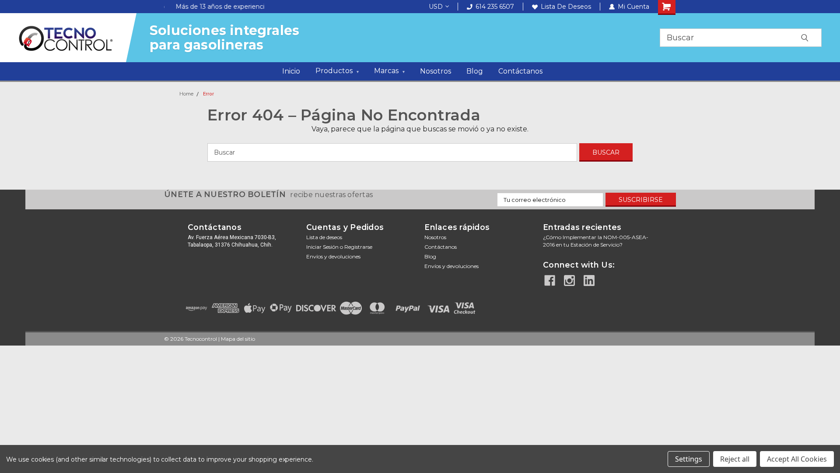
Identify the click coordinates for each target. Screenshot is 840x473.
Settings (688, 459)
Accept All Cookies (797, 459)
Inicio (291, 71)
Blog (474, 71)
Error (208, 94)
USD (436, 7)
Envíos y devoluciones (333, 256)
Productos (337, 71)
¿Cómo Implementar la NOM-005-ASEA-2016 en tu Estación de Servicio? (595, 241)
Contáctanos (520, 71)
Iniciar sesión (322, 247)
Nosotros (435, 71)
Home (186, 94)
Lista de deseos (566, 7)
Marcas (389, 71)
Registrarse (358, 247)
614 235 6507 (495, 7)
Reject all (734, 459)
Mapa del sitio (238, 338)
